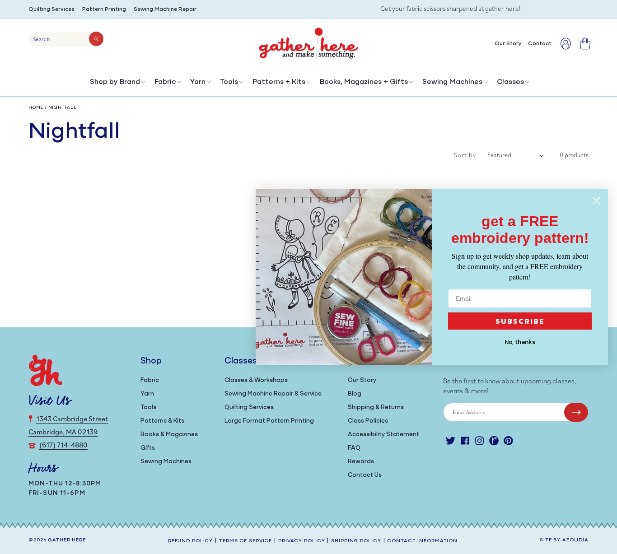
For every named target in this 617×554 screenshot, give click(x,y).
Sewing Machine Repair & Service (273, 394)
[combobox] (66, 39)
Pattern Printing (104, 9)
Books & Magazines (169, 434)
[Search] (96, 39)
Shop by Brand (115, 82)
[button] (116, 84)
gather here (67, 540)
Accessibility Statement (383, 434)
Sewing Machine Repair (165, 9)
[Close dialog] (596, 201)
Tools (229, 82)
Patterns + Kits (278, 82)
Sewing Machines (452, 82)
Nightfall (62, 107)
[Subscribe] (576, 412)
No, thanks (520, 342)
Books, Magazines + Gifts (364, 82)
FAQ (354, 448)
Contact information (422, 541)
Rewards (361, 461)
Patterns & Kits (162, 421)
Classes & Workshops (256, 380)
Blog (354, 394)
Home (35, 107)
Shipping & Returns (376, 407)
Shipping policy (356, 541)
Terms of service (245, 541)
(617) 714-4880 (63, 444)
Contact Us (365, 475)
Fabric (165, 82)
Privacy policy (301, 541)
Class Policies (368, 421)
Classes (510, 82)
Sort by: (466, 155)
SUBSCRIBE (520, 321)
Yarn (198, 82)
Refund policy (190, 541)
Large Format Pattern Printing (269, 421)
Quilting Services (51, 9)
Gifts (147, 448)
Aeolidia (575, 540)
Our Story (362, 380)
